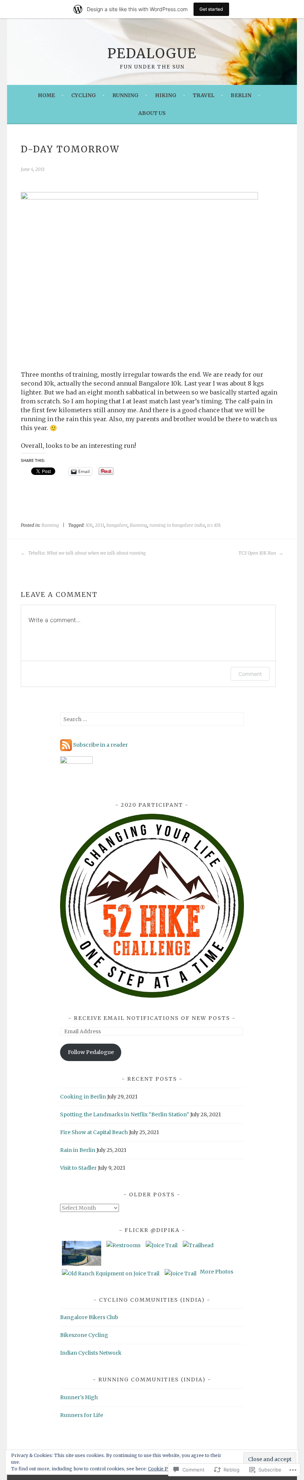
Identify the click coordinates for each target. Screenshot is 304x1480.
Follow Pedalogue (91, 1052)
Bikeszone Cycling (84, 1335)
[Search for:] (152, 719)
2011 (99, 525)
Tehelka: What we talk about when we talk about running (86, 553)
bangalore (117, 525)
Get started (211, 9)
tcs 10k (214, 525)
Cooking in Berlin (83, 1096)
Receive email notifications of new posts (152, 1018)
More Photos (216, 1271)
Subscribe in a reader (100, 744)
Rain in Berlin (77, 1150)
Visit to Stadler (78, 1167)
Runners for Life (81, 1415)
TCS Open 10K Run (257, 553)
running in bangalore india (177, 525)
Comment (250, 674)
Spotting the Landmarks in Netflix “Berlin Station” (124, 1114)
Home (46, 95)
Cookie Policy (163, 1468)
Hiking (165, 95)
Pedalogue (152, 53)
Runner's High (79, 1397)
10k (89, 525)
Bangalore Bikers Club (89, 1317)
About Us (152, 113)
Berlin (241, 95)
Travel (203, 95)
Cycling (83, 95)
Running (125, 95)
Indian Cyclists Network (91, 1352)
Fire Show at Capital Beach (94, 1132)
